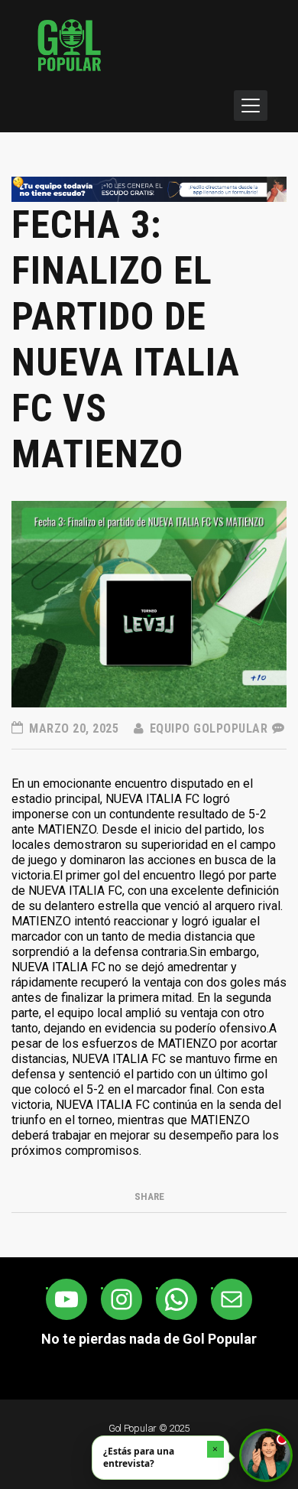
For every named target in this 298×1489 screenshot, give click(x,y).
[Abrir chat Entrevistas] (265, 1455)
